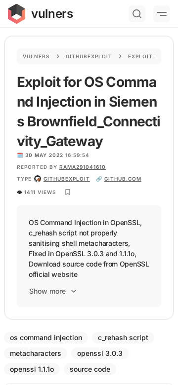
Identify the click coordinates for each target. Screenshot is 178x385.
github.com (122, 179)
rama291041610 (82, 167)
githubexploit (67, 179)
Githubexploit (89, 56)
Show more (47, 291)
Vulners (36, 56)
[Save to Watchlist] (67, 192)
